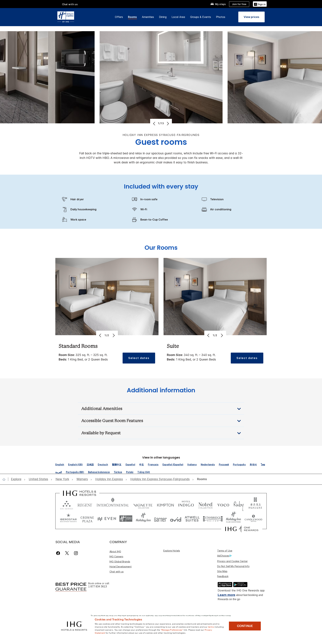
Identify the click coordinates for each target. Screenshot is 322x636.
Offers (119, 17)
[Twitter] (67, 553)
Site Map (222, 571)
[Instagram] (76, 553)
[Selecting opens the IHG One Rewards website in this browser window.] (241, 529)
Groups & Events (200, 17)
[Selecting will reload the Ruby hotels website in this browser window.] (239, 504)
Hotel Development (121, 566)
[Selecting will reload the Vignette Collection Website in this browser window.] (143, 504)
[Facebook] (58, 553)
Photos (220, 17)
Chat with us (117, 571)
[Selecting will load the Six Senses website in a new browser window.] (66, 504)
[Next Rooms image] (167, 123)
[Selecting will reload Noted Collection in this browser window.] (205, 504)
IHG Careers (116, 556)
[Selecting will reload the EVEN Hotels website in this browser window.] (107, 518)
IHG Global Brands (120, 561)
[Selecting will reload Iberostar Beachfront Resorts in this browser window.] (68, 518)
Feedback (222, 576)
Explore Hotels (171, 550)
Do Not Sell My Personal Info (233, 566)
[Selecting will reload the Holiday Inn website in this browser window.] (143, 518)
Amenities (148, 17)
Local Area (178, 17)
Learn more (226, 595)
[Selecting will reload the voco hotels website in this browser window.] (223, 504)
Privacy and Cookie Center (232, 561)
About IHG (115, 551)
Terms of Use (224, 550)
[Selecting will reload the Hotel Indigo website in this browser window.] (186, 504)
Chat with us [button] (70, 4)
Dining (163, 17)
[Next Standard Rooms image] (113, 335)
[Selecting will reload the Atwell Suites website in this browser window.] (192, 518)
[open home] (5, 479)
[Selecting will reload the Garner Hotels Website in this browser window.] (160, 518)
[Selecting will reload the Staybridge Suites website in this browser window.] (213, 518)
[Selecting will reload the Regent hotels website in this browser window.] (84, 504)
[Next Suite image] (221, 335)
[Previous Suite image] (208, 335)
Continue (245, 625)
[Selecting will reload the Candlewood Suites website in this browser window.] (253, 518)
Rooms (132, 17)
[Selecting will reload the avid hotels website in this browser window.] (175, 518)
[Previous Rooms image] (154, 123)
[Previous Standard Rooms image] (100, 335)
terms (211, 626)
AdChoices (223, 555)
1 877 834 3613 (97, 586)
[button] (260, 4)
